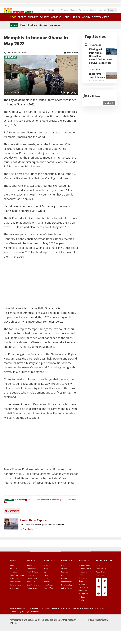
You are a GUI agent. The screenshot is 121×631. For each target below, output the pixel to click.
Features (64, 572)
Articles (64, 568)
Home (43, 9)
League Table (32, 578)
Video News (100, 572)
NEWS (13, 17)
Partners (75, 608)
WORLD (86, 17)
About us (27, 608)
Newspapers (55, 25)
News (12, 565)
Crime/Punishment (17, 575)
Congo (46, 578)
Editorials (64, 578)
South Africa (48, 588)
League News (32, 575)
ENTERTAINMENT (100, 17)
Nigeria (46, 568)
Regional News (15, 585)
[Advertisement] (41, 282)
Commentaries (66, 581)
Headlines (32, 25)
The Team (47, 608)
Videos (64, 9)
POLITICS (44, 17)
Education (13, 572)
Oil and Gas (83, 590)
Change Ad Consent (31, 611)
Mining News (83, 594)
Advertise (83, 9)
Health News (14, 588)
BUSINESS (33, 17)
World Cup (31, 581)
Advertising (57, 608)
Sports (29, 565)
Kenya (46, 581)
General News (11, 57)
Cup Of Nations (33, 585)
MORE (108, 102)
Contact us (37, 608)
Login (111, 9)
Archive (13, 25)
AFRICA (76, 17)
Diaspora (43, 25)
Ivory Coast (48, 585)
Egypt (46, 572)
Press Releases (15, 581)
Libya (46, 575)
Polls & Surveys (67, 588)
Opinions (64, 565)
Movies (73, 9)
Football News (32, 572)
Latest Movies (101, 568)
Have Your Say (66, 585)
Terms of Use (86, 608)
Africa (46, 565)
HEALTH (67, 17)
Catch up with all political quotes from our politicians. (42, 524)
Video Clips (100, 575)
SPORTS (22, 17)
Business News (84, 565)
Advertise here (29, 529)
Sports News (31, 568)
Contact (102, 9)
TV (57, 9)
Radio (51, 9)
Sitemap (67, 608)
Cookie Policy (15, 611)
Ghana (93, 9)
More (22, 25)
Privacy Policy (98, 608)
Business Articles (85, 568)
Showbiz (99, 565)
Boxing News (32, 588)
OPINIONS (56, 17)
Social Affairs (14, 578)
